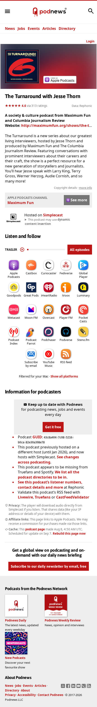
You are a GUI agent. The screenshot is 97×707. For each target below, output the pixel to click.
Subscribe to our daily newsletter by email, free (48, 566)
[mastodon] (63, 687)
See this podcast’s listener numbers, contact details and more (50, 485)
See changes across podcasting (48, 459)
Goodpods (14, 295)
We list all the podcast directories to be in (48, 474)
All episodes (80, 250)
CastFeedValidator (72, 497)
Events (34, 28)
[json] (84, 687)
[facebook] (68, 687)
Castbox (31, 273)
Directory (67, 28)
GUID (37, 437)
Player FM (66, 318)
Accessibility (27, 695)
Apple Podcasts (14, 275)
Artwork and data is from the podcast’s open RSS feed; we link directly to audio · (51, 188)
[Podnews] (35, 12)
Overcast (49, 318)
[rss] (89, 687)
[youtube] (79, 687)
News (10, 28)
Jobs (21, 28)
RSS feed (66, 362)
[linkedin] (73, 687)
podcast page (35, 529)
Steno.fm (83, 340)
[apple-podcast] (59, 81)
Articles (49, 28)
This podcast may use (47, 221)
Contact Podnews (50, 695)
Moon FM (31, 318)
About (25, 690)
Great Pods (31, 295)
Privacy (10, 695)
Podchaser (49, 340)
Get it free (53, 427)
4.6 (24, 106)
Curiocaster (48, 273)
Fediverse (66, 273)
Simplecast (53, 215)
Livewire (25, 497)
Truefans (43, 497)
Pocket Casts (83, 319)
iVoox (66, 295)
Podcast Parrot (31, 341)
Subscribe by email (31, 364)
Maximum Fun (20, 202)
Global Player (83, 275)
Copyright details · (73, 188)
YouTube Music (48, 364)
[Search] (91, 13)
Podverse (66, 340)
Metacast (14, 318)
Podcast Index (13, 341)
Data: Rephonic (82, 106)
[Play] (22, 249)
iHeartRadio (49, 295)
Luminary (83, 295)
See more (79, 200)
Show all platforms (64, 376)
